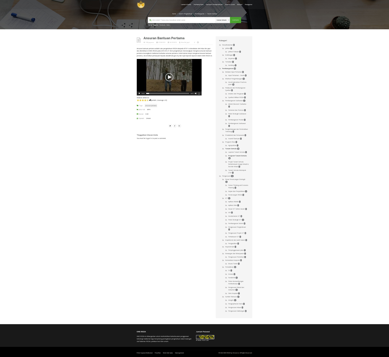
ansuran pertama (151, 106)
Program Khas (230, 142)
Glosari (239, 4)
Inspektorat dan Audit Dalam (235, 240)
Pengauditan (232, 243)
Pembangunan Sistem (235, 223)
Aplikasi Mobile (233, 202)
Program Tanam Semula (237, 156)
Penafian (158, 353)
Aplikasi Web (232, 205)
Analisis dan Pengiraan (236, 94)
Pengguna (248, 4)
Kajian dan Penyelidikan (236, 191)
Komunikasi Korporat (232, 260)
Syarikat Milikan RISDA (236, 97)
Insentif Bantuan (234, 139)
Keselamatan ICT (234, 216)
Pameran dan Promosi (236, 110)
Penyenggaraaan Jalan (236, 250)
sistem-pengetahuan (185, 14)
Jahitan (227, 48)
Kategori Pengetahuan (214, 4)
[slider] (167, 93)
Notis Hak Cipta (168, 353)
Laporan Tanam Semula (236, 152)
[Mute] (196, 94)
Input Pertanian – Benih (236, 75)
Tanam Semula (212, 14)
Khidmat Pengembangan (233, 79)
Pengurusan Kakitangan (236, 311)
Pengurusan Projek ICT (236, 233)
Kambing (231, 65)
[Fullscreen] (199, 94)
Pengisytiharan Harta (235, 304)
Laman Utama (186, 4)
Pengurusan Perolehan (236, 257)
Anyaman (231, 58)
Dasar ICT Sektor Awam (236, 209)
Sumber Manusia (231, 297)
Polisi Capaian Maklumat (145, 353)
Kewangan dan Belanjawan (234, 253)
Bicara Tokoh (233, 264)
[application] (169, 77)
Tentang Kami (198, 4)
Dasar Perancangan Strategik (235, 179)
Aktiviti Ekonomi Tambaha (237, 104)
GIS (229, 212)
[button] (169, 77)
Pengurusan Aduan (234, 307)
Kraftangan (229, 55)
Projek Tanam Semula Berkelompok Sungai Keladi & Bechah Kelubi (238, 164)
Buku (168, 25)
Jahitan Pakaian (233, 52)
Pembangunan (199, 14)
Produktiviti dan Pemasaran (234, 135)
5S (229, 270)
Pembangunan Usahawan (234, 101)
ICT (226, 198)
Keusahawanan (227, 45)
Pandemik (231, 278)
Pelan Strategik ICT (234, 220)
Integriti (231, 300)
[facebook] (175, 126)
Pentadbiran (229, 267)
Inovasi (230, 274)
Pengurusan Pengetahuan (237, 227)
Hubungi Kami (179, 353)
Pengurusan (226, 176)
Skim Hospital (233, 293)
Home (174, 14)
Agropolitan (232, 145)
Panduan (162, 25)
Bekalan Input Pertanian (233, 72)
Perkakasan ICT (233, 237)
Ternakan (228, 62)
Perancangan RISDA (235, 195)
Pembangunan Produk (235, 120)
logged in (149, 138)
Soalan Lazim (230, 4)
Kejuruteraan (229, 247)
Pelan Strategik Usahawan (237, 114)
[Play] (139, 94)
